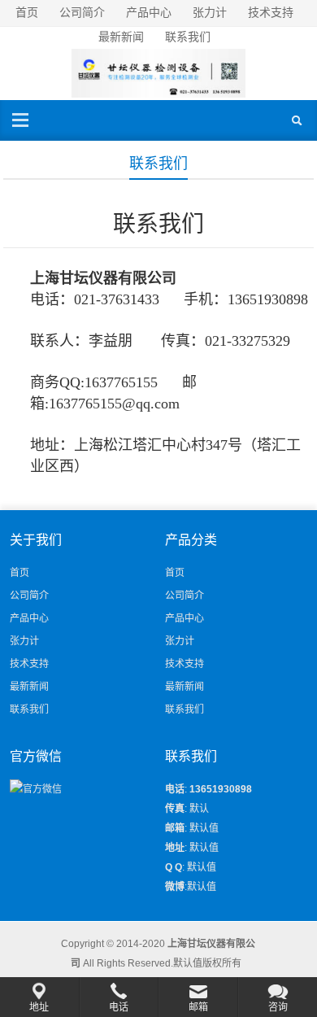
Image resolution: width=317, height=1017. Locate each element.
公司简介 (82, 12)
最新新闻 (121, 36)
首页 (26, 12)
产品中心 (149, 12)
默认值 (201, 867)
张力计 (210, 12)
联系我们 (188, 36)
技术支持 (270, 12)
